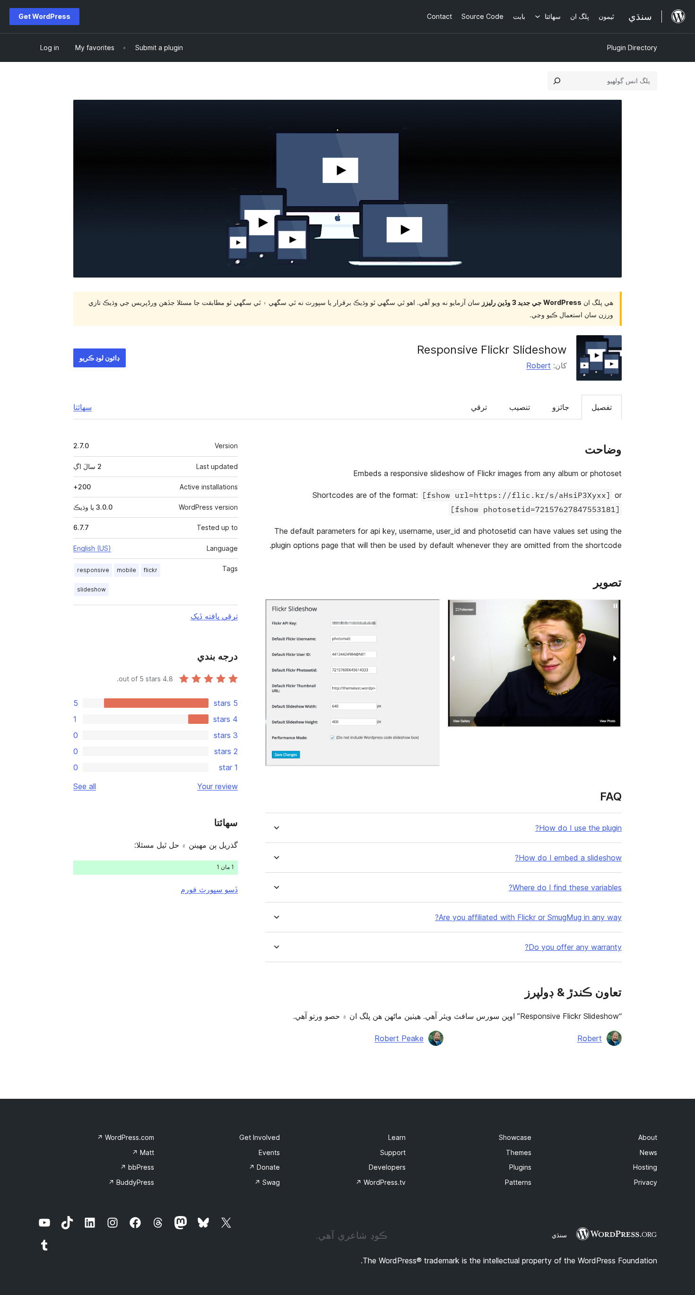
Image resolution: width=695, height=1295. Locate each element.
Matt (143, 1152)
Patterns (518, 1182)
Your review (217, 786)
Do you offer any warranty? (573, 947)
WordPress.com (125, 1137)
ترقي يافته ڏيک (214, 616)
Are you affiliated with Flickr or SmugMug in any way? (528, 917)
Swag (267, 1182)
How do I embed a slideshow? (568, 857)
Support (393, 1152)
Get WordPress (44, 16)
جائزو (560, 407)
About (647, 1137)
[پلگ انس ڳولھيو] (556, 80)
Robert (538, 365)
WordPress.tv (381, 1182)
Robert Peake (399, 1038)
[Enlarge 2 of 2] (427, 612)
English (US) (92, 548)
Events (269, 1152)
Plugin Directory (632, 47)
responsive (93, 570)
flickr (150, 570)
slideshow (91, 589)
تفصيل (601, 407)
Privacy (645, 1182)
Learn (397, 1137)
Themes (518, 1152)
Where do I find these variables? (565, 887)
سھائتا (82, 407)
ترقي (479, 407)
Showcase (515, 1137)
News (648, 1152)
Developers (387, 1167)
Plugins (520, 1167)
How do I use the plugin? (578, 828)
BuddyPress (131, 1182)
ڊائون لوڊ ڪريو (99, 358)
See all (84, 786)
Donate (264, 1167)
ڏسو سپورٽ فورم (209, 889)
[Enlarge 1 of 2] (609, 612)
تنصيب (519, 407)
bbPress (137, 1167)
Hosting (645, 1167)
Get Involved (259, 1137)
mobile (126, 570)
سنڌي (559, 1235)
